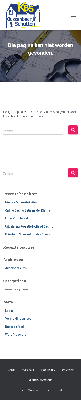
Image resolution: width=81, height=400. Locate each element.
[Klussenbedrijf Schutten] (24, 15)
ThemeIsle (56, 390)
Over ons (28, 370)
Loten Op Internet (16, 218)
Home (11, 370)
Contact (68, 370)
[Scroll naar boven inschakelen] (73, 392)
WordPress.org (16, 334)
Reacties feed (14, 326)
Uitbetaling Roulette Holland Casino (29, 226)
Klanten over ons (41, 380)
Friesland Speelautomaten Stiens (27, 234)
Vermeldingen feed (18, 318)
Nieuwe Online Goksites (21, 202)
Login (9, 310)
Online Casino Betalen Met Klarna (27, 210)
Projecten (48, 370)
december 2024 (16, 268)
